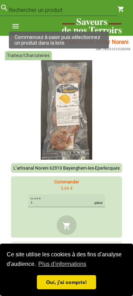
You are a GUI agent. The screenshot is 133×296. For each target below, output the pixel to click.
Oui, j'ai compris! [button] (66, 282)
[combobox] (63, 10)
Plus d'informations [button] (62, 264)
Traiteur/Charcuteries (28, 55)
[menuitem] (18, 25)
